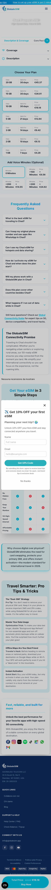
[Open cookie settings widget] (4, 885)
